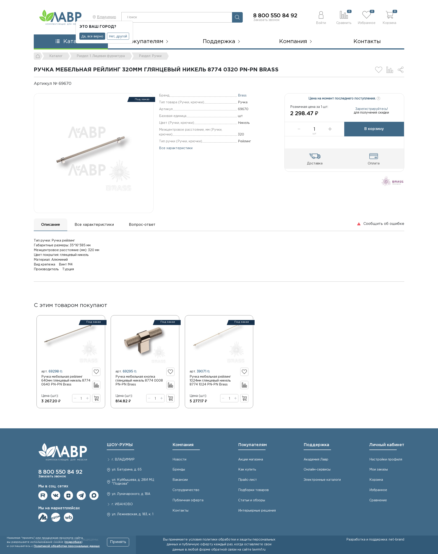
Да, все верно (92, 36)
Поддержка (316, 445)
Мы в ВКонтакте (55, 495)
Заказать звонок (266, 20)
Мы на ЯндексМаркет (42, 517)
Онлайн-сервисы (317, 469)
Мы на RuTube (42, 495)
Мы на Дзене (68, 495)
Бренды (178, 469)
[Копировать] (75, 84)
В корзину (374, 129)
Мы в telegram (81, 495)
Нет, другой (118, 36)
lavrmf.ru (259, 549)
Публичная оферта (187, 500)
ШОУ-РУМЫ (120, 445)
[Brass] (392, 181)
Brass (242, 95)
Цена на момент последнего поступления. (342, 98)
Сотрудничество (185, 490)
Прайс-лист (247, 480)
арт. (50, 371)
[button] (321, 17)
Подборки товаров (253, 490)
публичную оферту (197, 544)
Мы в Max (94, 495)
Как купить (247, 469)
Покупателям (252, 445)
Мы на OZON (55, 517)
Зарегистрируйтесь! (371, 109)
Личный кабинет (386, 445)
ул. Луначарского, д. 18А (131, 494)
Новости (179, 459)
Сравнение (378, 500)
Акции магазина (250, 459)
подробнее (73, 542)
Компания (183, 445)
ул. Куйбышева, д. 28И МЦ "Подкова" (133, 482)
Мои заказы (378, 469)
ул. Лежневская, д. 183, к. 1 (132, 514)
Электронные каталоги (322, 480)
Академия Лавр (316, 459)
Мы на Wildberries (68, 517)
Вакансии (180, 480)
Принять (118, 542)
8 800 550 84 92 (275, 15)
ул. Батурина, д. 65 (127, 469)
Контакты (367, 41)
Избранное (378, 490)
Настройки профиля (385, 459)
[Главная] (38, 56)
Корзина (376, 480)
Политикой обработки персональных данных (67, 546)
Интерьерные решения (257, 510)
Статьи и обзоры (251, 500)
